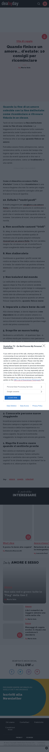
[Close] (44, 346)
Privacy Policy (37, 406)
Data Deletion (12, 406)
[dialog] (24, 376)
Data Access (24, 406)
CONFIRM (12, 398)
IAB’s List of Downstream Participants (27, 380)
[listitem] (24, 387)
